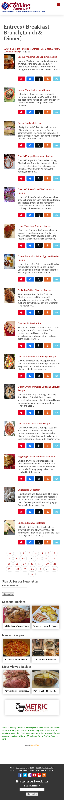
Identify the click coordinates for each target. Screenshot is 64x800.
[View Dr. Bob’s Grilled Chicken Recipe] (9, 294)
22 (9, 568)
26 (40, 568)
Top (60, 796)
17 (24, 563)
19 (39, 563)
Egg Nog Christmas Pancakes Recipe (36, 456)
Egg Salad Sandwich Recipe (31, 522)
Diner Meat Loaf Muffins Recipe (34, 225)
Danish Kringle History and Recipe (35, 156)
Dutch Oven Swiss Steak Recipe (34, 423)
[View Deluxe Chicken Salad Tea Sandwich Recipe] (9, 194)
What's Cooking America (16, 48)
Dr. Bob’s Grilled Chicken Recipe (34, 290)
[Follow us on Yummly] (44, 775)
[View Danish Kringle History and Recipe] (9, 160)
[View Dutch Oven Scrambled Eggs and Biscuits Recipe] (9, 391)
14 (53, 558)
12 (38, 558)
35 (54, 568)
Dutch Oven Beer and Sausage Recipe (37, 356)
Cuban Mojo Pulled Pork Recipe (34, 89)
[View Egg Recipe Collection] (9, 494)
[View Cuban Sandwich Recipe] (9, 127)
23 (17, 568)
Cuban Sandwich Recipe (30, 123)
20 (47, 563)
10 (23, 558)
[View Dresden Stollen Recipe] (9, 328)
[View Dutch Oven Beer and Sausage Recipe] (9, 361)
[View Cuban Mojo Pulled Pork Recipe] (9, 94)
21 (54, 563)
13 (46, 558)
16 (16, 563)
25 (32, 568)
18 (32, 563)
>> (32, 574)
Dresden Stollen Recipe (29, 323)
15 (9, 563)
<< (10, 553)
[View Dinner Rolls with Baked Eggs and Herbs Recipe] (9, 261)
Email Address (10, 585)
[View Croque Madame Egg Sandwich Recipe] (9, 61)
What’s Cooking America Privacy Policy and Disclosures (32, 770)
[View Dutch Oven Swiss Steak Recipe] (9, 428)
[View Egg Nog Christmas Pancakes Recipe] (9, 461)
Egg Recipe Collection (29, 489)
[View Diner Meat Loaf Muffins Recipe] (9, 230)
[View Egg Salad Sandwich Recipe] (9, 527)
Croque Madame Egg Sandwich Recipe (37, 56)
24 (25, 568)
